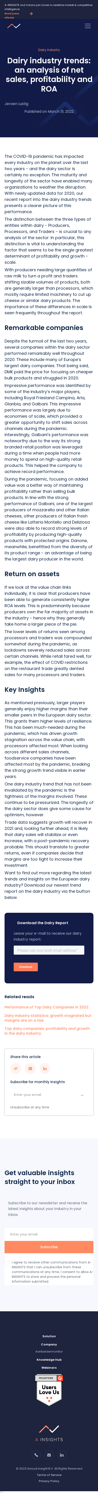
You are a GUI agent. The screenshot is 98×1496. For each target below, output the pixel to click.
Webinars (49, 1368)
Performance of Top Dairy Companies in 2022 (46, 1007)
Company (49, 1344)
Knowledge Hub (49, 1360)
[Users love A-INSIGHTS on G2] (49, 1390)
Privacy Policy (49, 1481)
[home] (15, 25)
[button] (88, 26)
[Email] (1, 1493)
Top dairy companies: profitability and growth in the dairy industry (47, 1031)
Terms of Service (49, 1475)
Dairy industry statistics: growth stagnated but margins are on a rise (48, 1018)
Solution (49, 1336)
